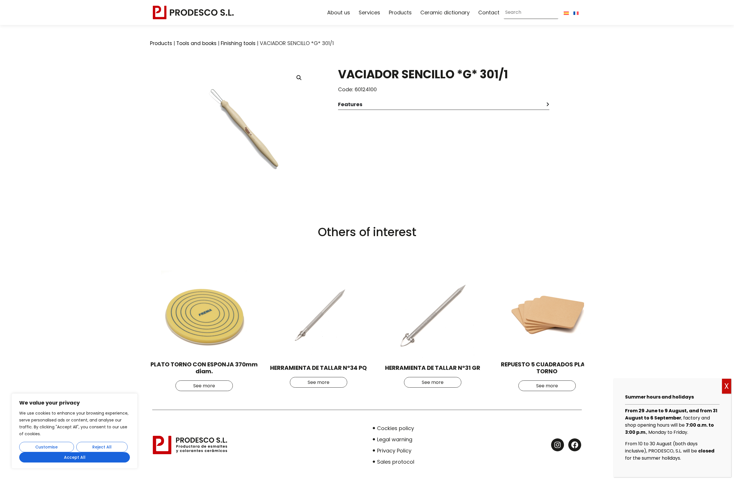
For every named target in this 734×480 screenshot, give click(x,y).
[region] (74, 431)
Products (400, 12)
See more (204, 385)
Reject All (102, 447)
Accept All (74, 457)
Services (369, 12)
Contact (488, 12)
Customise (46, 447)
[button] (299, 78)
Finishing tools (238, 43)
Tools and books (196, 43)
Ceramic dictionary (445, 12)
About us (338, 12)
